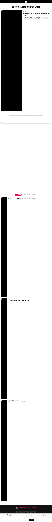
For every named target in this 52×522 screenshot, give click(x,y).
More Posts (26, 114)
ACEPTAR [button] (32, 519)
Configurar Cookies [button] (23, 519)
